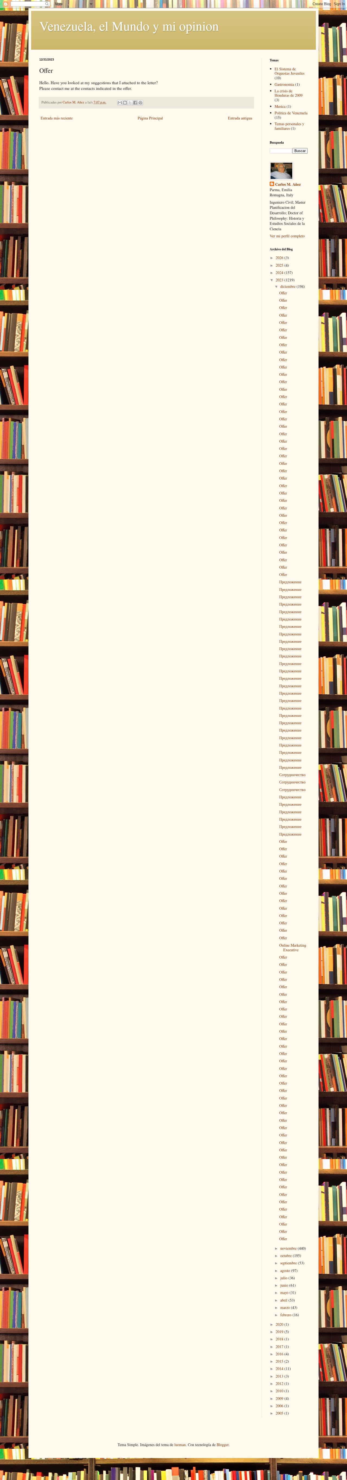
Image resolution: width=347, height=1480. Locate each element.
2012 (280, 1383)
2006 (280, 1405)
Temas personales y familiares (289, 126)
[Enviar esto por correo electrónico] (120, 102)
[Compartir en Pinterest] (140, 102)
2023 (280, 279)
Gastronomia (284, 84)
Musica (280, 106)
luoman (180, 1444)
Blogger (223, 1444)
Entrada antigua (240, 118)
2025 (280, 265)
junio (284, 1285)
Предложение (290, 581)
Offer (283, 292)
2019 (280, 1331)
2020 (280, 1324)
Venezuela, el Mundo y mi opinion (129, 25)
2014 (280, 1368)
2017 (280, 1346)
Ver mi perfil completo (287, 235)
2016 (280, 1353)
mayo (285, 1292)
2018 (280, 1339)
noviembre (289, 1248)
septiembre (289, 1262)
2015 (280, 1361)
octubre (286, 1255)
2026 (280, 257)
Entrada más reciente (57, 118)
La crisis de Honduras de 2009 (289, 93)
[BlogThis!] (125, 102)
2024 (280, 272)
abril (284, 1300)
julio (284, 1277)
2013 (280, 1376)
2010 (280, 1390)
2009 (280, 1398)
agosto (285, 1270)
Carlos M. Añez (288, 184)
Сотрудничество (292, 774)
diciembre (288, 286)
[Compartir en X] (130, 102)
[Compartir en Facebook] (135, 102)
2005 (280, 1413)
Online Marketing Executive (292, 947)
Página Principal (150, 118)
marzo (285, 1307)
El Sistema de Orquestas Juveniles (289, 71)
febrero (286, 1314)
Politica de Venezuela (291, 112)
